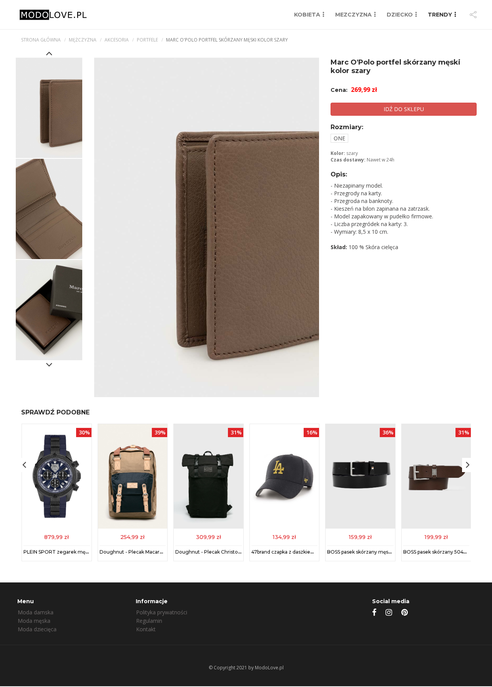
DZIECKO (400, 14)
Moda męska (34, 620)
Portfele (147, 40)
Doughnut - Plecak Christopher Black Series (226, 552)
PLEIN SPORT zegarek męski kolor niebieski (74, 552)
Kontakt (146, 629)
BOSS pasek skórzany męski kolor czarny (374, 552)
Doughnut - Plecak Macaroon (134, 552)
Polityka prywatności (161, 612)
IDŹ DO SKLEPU (404, 109)
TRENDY (440, 14)
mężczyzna (82, 40)
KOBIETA (307, 14)
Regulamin (149, 620)
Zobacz (56, 536)
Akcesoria (117, 40)
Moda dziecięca (37, 629)
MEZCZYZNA (353, 14)
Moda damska (35, 612)
